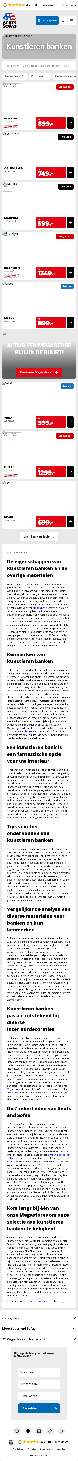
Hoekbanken (12, 65)
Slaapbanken (29, 65)
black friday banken (38, 1301)
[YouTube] (61, 1431)
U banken (67, 65)
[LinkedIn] (39, 1431)
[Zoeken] (63, 20)
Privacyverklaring (39, 1455)
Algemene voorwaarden (53, 1449)
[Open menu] (72, 20)
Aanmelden (30, 1408)
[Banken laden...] (39, 536)
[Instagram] (28, 1431)
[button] (28, 5)
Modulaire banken (49, 65)
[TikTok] (50, 1431)
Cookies (31, 1449)
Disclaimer (18, 1449)
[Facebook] (17, 1431)
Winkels (71, 5)
